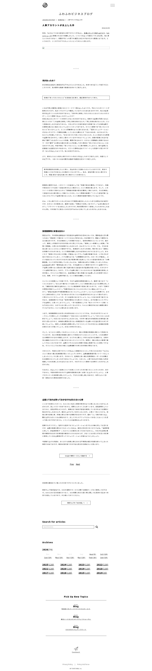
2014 (102, 572)
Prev (72, 464)
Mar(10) (81, 558)
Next (78, 464)
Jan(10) (104, 558)
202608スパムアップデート (76, 629)
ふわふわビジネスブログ (76, 14)
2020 (66, 568)
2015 (84, 572)
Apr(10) (70, 558)
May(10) (59, 558)
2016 (66, 572)
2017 (48, 572)
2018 (102, 568)
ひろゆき (45, 265)
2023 (84, 564)
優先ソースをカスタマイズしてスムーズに (76, 619)
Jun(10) (48, 558)
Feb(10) (93, 558)
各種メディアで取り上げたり (94, 33)
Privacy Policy (68, 664)
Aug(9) (93, 554)
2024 (66, 564)
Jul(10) (104, 554)
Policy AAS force (83, 664)
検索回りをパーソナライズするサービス (76, 609)
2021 (48, 568)
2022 (102, 564)
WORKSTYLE (61, 20)
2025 (48, 564)
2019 (84, 568)
